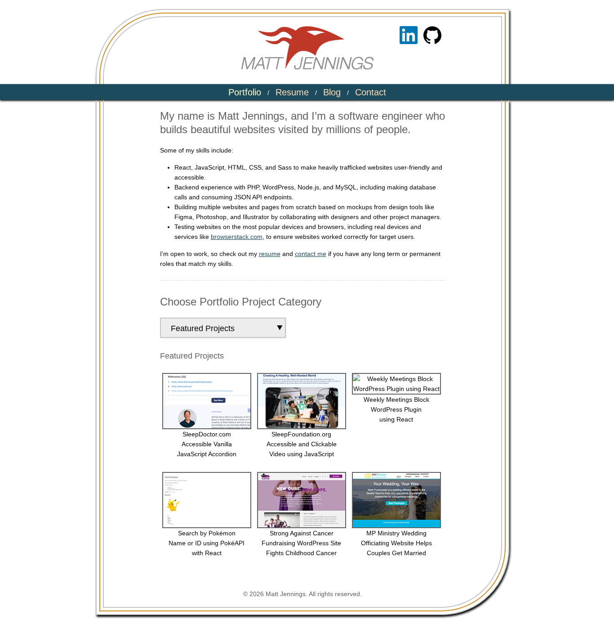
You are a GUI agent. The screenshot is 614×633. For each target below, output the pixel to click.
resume (269, 253)
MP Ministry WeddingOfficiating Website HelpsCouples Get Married (396, 543)
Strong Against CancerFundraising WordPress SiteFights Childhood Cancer (301, 543)
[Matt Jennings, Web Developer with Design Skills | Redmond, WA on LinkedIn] (409, 35)
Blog (332, 92)
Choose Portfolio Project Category (240, 302)
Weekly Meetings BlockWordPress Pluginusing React (396, 409)
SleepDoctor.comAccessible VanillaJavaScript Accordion (206, 444)
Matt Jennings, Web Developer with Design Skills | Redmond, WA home (307, 48)
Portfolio (244, 92)
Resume (292, 92)
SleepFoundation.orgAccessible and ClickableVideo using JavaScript (302, 444)
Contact (370, 92)
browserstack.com (237, 236)
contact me (310, 253)
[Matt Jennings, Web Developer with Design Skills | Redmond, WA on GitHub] (432, 35)
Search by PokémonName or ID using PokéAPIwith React (207, 543)
